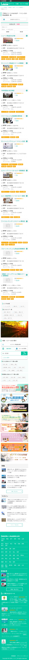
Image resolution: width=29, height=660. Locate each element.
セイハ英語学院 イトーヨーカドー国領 (13, 196)
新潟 (2, 552)
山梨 (6, 545)
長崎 (15, 565)
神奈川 (6, 543)
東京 (2, 543)
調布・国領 (5, 364)
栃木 (2, 545)
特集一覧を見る (14, 491)
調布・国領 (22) (7, 312)
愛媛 (2, 562)
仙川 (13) (22, 306)
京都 (10, 555)
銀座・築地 (15, 380)
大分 (23, 565)
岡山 (6, 558)
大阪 (2, 555)
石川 (10, 552)
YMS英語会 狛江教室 (7, 90)
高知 (10, 562)
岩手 (11, 538)
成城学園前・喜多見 (7, 367)
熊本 (6, 565)
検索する (24, 354)
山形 (23, 538)
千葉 (15, 543)
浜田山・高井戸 (22, 367)
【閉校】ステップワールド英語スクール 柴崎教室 (12, 275)
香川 (6, 562)
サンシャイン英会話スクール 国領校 (12, 63)
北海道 (3, 538)
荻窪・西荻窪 (19, 370)
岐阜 (14, 548)
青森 (7, 538)
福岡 (2, 565)
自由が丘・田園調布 (21, 377)
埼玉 (11, 543)
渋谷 (9, 380)
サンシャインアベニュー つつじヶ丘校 (13, 141)
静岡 (6, 548)
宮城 (19, 538)
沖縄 (6, 566)
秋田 (15, 538)
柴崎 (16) (15, 306)
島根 (18, 558)
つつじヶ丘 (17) (7, 306)
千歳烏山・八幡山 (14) (18, 312)
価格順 (7, 31)
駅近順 (21, 31)
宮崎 (2, 566)
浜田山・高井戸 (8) (8, 318)
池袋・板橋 (13, 377)
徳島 (14, 562)
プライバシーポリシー (22, 656)
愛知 (2, 548)
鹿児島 (10, 565)
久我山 (15, 367)
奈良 (18, 555)
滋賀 (14, 555)
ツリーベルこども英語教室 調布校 (11, 116)
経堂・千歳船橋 (11, 370)
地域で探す (8, 348)
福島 (2, 540)
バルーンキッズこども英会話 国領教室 (13, 249)
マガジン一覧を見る (15, 524)
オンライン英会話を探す (15, 344)
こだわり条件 (5, 357)
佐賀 (19, 565)
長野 (6, 552)
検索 (17, 3)
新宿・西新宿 (5, 377)
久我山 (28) (19, 315)
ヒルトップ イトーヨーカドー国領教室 (13, 170)
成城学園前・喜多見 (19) (9, 315)
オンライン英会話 (24, 3)
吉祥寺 (4, 370)
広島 (2, 558)
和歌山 (22, 555)
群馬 (23, 543)
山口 (10, 558)
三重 (10, 548)
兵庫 (6, 555)
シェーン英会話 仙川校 (8, 36)
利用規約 (13, 656)
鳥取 (14, 558)
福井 (18, 552)
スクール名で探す (22, 348)
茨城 (19, 543)
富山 (14, 552)
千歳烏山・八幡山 (13, 364)
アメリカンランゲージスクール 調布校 (13, 221)
